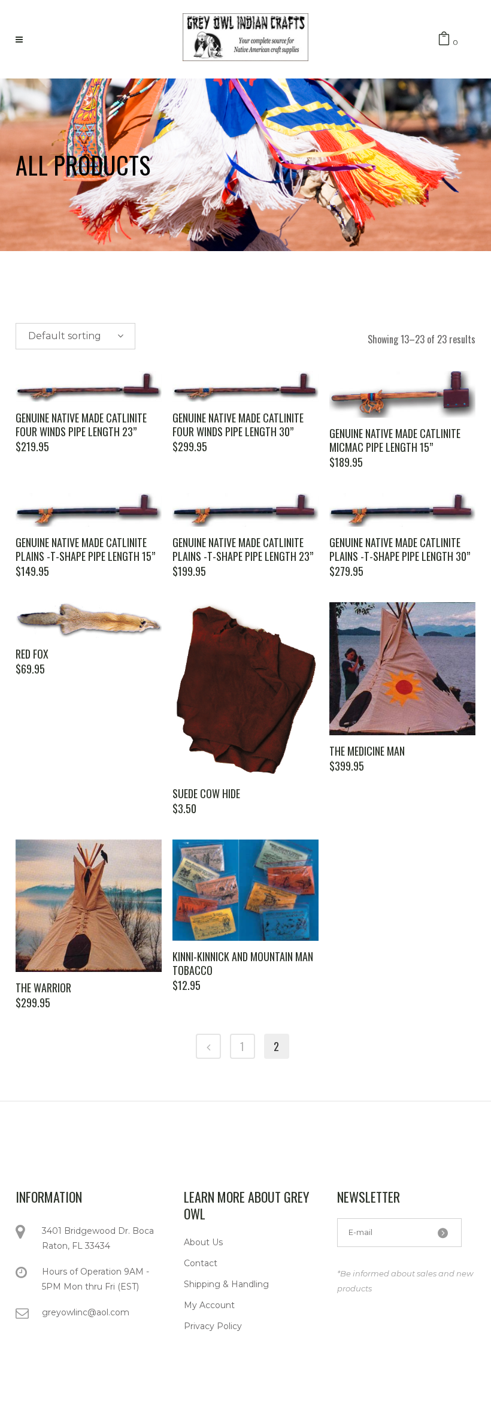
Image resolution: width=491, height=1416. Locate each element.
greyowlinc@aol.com (85, 1312)
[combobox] (75, 336)
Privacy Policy (213, 1326)
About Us (203, 1242)
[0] (444, 39)
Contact (200, 1263)
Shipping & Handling (226, 1284)
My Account (209, 1305)
